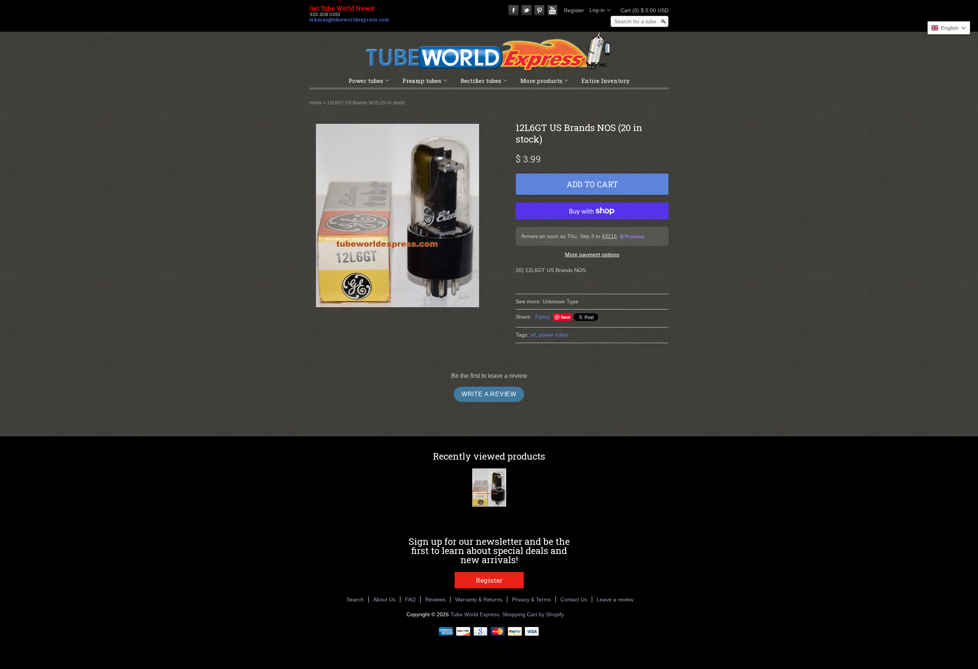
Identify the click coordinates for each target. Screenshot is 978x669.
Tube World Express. (476, 614)
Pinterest (539, 10)
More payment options (592, 254)
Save (565, 317)
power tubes (553, 335)
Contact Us (573, 599)
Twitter (526, 10)
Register (574, 10)
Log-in (597, 10)
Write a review (489, 394)
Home (315, 102)
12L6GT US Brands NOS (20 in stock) (366, 102)
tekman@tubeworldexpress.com (349, 19)
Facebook (513, 10)
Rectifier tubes (480, 80)
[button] (949, 27)
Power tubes (365, 80)
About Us (384, 599)
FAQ (410, 599)
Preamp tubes (421, 80)
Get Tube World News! (342, 8)
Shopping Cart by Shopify (533, 614)
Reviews (435, 599)
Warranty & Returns (478, 599)
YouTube (552, 10)
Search (355, 599)
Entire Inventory (605, 80)
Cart (642, 10)
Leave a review (615, 599)
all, (533, 335)
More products (541, 80)
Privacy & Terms (531, 599)
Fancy (542, 317)
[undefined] (397, 216)
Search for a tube (635, 21)
